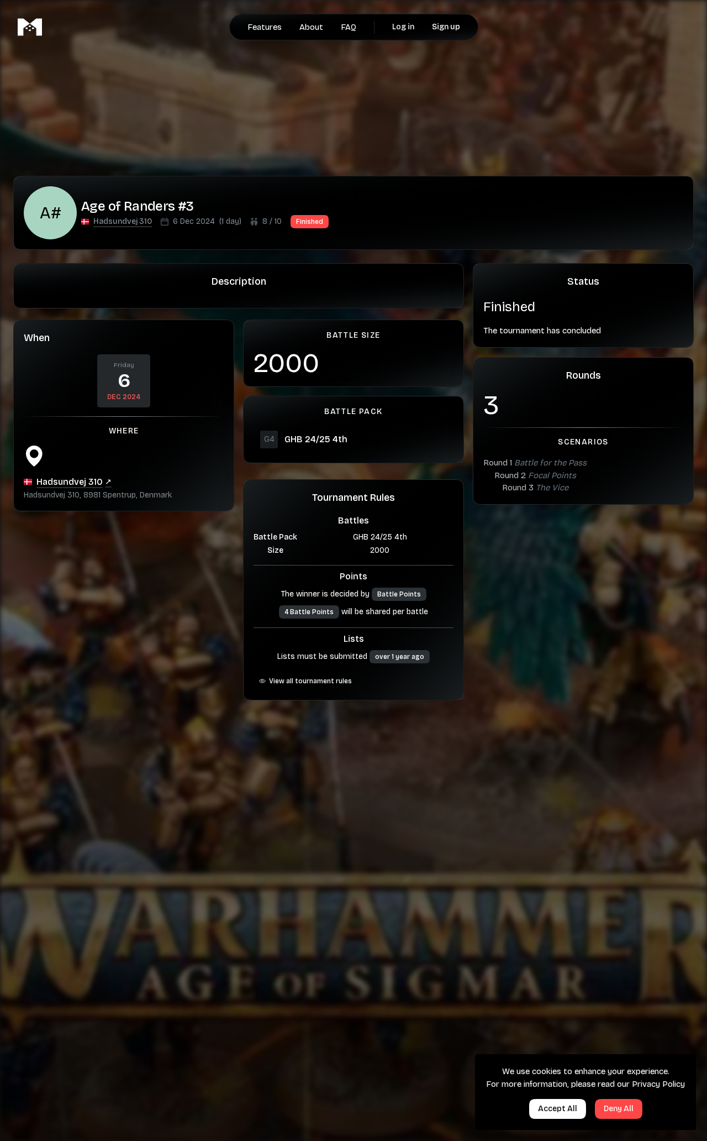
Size (275, 550)
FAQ (348, 27)
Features (264, 27)
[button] (122, 221)
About (311, 27)
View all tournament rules (310, 681)
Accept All (557, 1108)
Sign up (446, 27)
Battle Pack (275, 537)
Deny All (619, 1108)
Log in (403, 27)
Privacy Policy (658, 1084)
